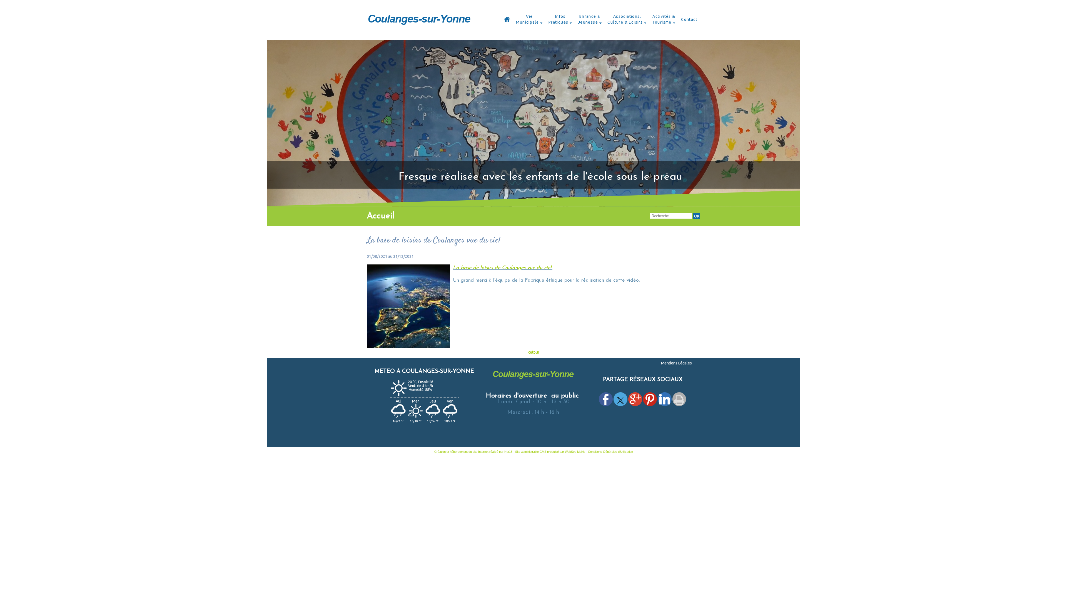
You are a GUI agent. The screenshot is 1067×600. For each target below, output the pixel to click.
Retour (533, 352)
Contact (689, 19)
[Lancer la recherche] (696, 216)
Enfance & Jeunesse (589, 19)
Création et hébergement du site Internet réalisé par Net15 (473, 451)
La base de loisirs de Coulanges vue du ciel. (502, 268)
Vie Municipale (527, 19)
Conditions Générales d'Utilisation (610, 451)
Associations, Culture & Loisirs (625, 19)
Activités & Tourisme (663, 19)
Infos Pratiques (559, 19)
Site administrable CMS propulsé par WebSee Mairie (550, 451)
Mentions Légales (676, 363)
